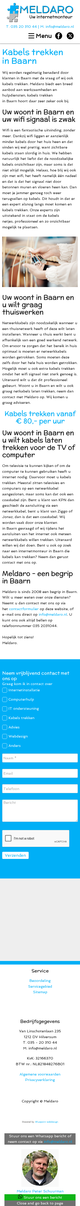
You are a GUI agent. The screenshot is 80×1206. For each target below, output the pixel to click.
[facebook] (58, 35)
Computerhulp (21, 699)
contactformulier (24, 609)
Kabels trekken (21, 718)
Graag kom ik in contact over (27, 684)
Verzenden (15, 855)
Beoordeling (40, 981)
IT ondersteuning (23, 708)
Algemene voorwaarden (40, 1074)
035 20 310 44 (24, 26)
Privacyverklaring (40, 1080)
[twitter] (70, 35)
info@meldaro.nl (60, 26)
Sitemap (40, 992)
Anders (14, 746)
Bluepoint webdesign (46, 1122)
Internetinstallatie (24, 690)
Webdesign (18, 736)
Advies (14, 727)
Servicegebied (40, 986)
